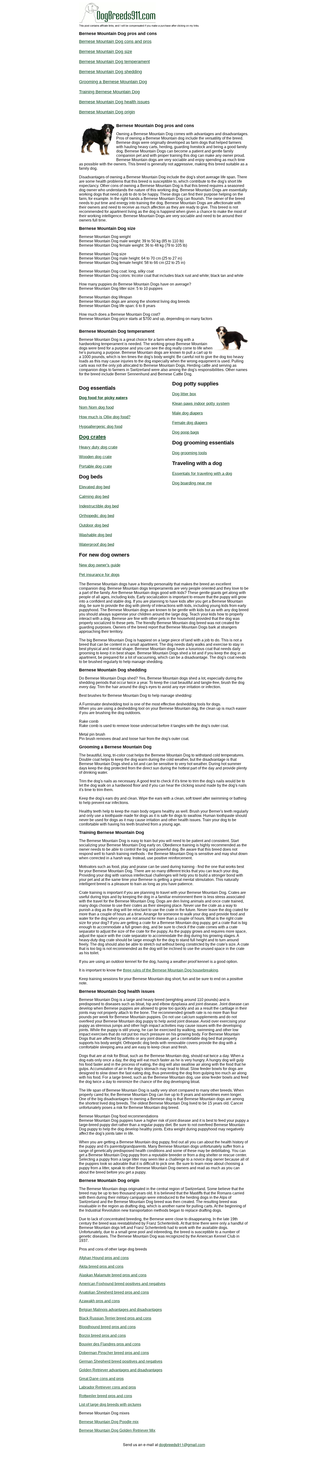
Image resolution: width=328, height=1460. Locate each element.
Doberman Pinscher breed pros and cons (114, 1353)
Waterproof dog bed (96, 544)
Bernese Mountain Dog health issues (114, 101)
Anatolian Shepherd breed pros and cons (114, 1292)
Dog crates (92, 437)
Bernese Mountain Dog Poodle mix (109, 1422)
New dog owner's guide (99, 565)
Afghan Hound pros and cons (104, 1258)
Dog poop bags (185, 432)
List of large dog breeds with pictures (110, 1404)
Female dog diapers (189, 422)
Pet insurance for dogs (99, 574)
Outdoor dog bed (94, 525)
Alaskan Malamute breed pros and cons (112, 1275)
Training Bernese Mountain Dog (109, 91)
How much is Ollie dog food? (104, 417)
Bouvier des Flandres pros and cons (109, 1344)
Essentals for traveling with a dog (202, 473)
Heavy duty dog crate (98, 447)
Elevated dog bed (94, 487)
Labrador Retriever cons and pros (107, 1387)
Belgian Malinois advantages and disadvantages (120, 1310)
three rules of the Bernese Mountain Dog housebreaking (170, 970)
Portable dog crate (95, 466)
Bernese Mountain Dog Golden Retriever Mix (117, 1430)
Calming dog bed (94, 496)
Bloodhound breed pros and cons (107, 1327)
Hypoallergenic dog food (100, 426)
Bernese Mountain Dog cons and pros (115, 41)
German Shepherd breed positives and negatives (120, 1361)
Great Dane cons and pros (101, 1379)
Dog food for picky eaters (103, 398)
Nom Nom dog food (96, 407)
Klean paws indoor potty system (201, 403)
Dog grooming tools (189, 453)
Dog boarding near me (192, 483)
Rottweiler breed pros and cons (105, 1396)
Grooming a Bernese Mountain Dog (113, 81)
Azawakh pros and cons (99, 1301)
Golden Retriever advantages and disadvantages (120, 1370)
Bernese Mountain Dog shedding (110, 71)
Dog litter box (184, 394)
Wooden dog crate (95, 456)
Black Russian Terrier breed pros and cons (115, 1318)
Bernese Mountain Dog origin (107, 112)
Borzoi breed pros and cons (102, 1335)
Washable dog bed (95, 535)
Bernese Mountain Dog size (105, 51)
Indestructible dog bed (99, 506)
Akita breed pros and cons (101, 1266)
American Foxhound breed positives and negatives (122, 1284)
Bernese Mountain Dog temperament (114, 61)
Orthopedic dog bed (96, 515)
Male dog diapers (187, 413)
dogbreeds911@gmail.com (182, 1444)
